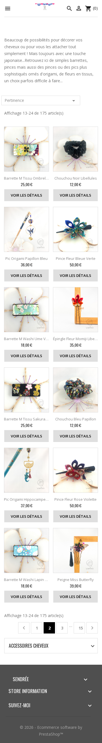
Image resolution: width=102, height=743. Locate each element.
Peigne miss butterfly (76, 579)
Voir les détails (26, 195)
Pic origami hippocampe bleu (26, 499)
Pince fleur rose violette (75, 499)
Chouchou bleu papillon (75, 419)
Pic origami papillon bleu (26, 258)
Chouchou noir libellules (75, 178)
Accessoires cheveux (28, 645)
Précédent (24, 628)
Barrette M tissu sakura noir (26, 419)
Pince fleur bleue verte (75, 258)
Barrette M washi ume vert (26, 338)
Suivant (92, 628)
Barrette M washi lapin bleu (26, 579)
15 (80, 628)
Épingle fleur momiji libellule (75, 338)
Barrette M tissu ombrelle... (26, 178)
